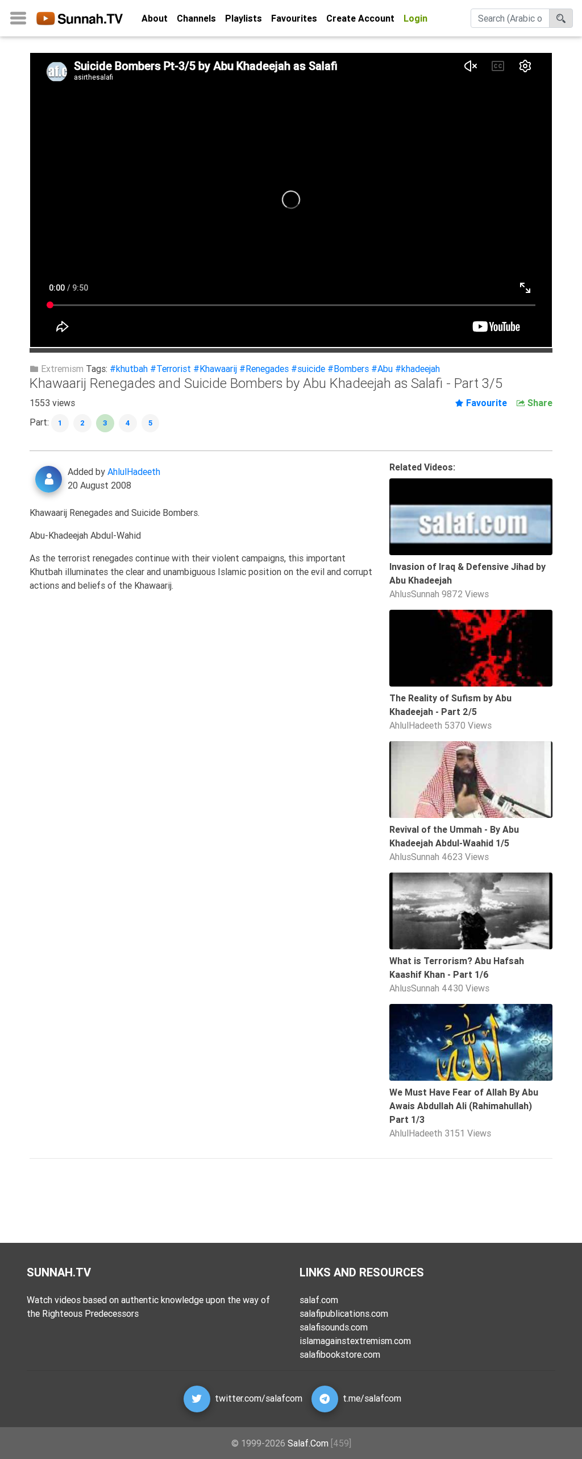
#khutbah (129, 368)
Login (415, 18)
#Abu (382, 368)
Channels (196, 18)
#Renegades (264, 368)
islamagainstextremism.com (355, 1340)
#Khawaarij (215, 368)
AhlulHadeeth (133, 471)
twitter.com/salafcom (258, 1398)
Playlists (243, 18)
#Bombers (348, 368)
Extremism (61, 368)
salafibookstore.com (340, 1354)
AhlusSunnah (414, 594)
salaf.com (319, 1299)
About (155, 18)
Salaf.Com (308, 1443)
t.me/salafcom (372, 1398)
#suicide (308, 368)
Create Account (360, 18)
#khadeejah (417, 368)
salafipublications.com (344, 1313)
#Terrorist (170, 368)
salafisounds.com (334, 1327)
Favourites (294, 18)
